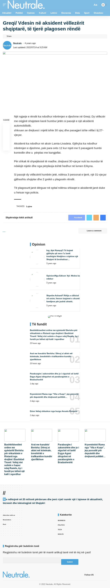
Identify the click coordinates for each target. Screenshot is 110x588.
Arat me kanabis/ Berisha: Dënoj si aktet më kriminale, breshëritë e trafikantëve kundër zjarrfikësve (51, 356)
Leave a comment (94, 231)
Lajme (29, 206)
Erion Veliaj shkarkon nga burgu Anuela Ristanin (53, 411)
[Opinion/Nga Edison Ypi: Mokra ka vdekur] (37, 279)
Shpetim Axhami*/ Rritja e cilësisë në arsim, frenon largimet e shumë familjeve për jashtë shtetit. (63, 298)
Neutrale (17, 43)
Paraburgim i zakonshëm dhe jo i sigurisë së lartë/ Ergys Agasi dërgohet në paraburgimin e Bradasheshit (54, 376)
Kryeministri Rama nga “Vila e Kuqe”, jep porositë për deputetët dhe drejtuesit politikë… (95, 450)
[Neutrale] (26, 5)
